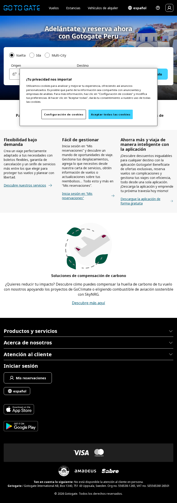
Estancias (73, 8)
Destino (83, 65)
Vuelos (54, 8)
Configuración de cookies (63, 114)
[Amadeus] (85, 471)
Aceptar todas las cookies (110, 114)
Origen (16, 65)
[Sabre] (110, 471)
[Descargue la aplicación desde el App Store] (21, 410)
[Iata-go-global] (64, 471)
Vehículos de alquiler (103, 8)
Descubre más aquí (88, 302)
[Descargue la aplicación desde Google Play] (21, 426)
